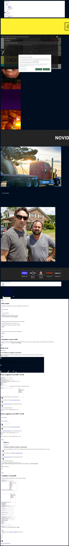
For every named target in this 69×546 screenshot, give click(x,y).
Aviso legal (6, 287)
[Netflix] (13, 482)
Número (2, 508)
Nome (1, 378)
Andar (2, 514)
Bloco (2, 510)
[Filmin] (13, 486)
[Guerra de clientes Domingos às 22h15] (11, 99)
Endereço (2, 518)
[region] (34, 63)
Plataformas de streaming (5, 489)
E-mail (3, 314)
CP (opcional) (2, 380)
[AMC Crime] (21, 392)
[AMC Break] (21, 390)
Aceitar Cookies (46, 69)
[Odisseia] (21, 391)
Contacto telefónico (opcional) (5, 381)
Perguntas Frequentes (8, 294)
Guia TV (9, 6)
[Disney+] (13, 483)
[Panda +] (13, 487)
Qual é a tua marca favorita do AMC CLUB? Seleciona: (9, 396)
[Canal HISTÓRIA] (13, 495)
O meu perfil (10, 16)
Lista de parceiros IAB (23, 66)
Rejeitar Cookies (38, 69)
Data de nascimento (3, 382)
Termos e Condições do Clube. (5, 543)
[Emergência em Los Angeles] (11, 119)
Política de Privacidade (8, 291)
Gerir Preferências (23, 69)
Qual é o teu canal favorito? (5, 502)
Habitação (3, 512)
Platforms (2, 526)
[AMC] (21, 389)
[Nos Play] (13, 489)
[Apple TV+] (13, 485)
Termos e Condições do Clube (9, 289)
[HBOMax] (13, 484)
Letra (2, 516)
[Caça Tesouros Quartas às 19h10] (11, 79)
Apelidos (1, 379)
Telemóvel (3, 519)
